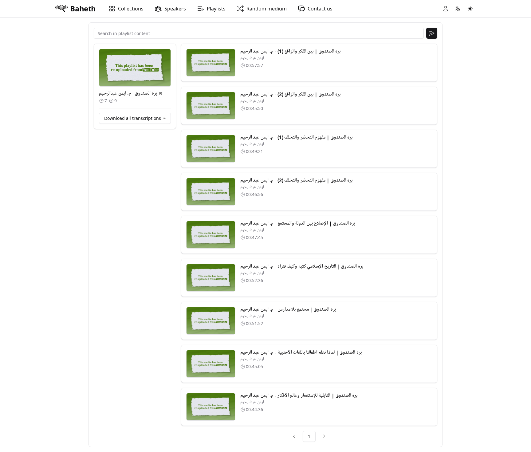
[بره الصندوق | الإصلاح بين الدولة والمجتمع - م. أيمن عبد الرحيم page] (210, 235)
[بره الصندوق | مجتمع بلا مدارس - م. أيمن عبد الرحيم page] (210, 321)
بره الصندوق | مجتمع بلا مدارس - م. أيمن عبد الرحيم (288, 309)
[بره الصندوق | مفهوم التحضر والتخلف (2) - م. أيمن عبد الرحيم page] (210, 192)
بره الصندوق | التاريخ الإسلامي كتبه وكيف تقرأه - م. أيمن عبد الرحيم (301, 266)
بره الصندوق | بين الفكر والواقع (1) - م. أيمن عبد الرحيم (290, 51)
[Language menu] (457, 8)
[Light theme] (470, 8)
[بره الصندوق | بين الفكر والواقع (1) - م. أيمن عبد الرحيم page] (210, 63)
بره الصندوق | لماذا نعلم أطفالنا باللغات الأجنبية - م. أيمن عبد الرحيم (301, 352)
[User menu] (445, 8)
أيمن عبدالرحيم (252, 58)
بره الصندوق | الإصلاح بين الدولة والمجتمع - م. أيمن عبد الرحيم (297, 223)
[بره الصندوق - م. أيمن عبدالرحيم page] (160, 93)
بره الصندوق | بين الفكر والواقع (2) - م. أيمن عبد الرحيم (290, 94)
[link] (294, 436)
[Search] (431, 33)
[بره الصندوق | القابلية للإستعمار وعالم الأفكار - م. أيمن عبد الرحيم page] (210, 407)
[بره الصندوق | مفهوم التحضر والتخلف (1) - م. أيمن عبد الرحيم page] (210, 149)
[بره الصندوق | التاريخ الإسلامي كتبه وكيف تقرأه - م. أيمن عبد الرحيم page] (210, 278)
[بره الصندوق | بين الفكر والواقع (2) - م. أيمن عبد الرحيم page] (210, 106)
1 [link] (309, 436)
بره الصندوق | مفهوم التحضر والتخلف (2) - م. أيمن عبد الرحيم (296, 180)
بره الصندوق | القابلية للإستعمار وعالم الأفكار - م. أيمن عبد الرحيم (299, 395)
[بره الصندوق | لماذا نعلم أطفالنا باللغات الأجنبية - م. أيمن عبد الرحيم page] (210, 364)
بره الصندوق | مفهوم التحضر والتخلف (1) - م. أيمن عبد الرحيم (296, 137)
